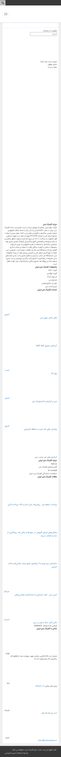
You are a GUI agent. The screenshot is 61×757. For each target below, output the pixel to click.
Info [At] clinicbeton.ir (47, 740)
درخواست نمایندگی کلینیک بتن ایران (43, 473)
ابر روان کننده (52, 276)
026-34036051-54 (49, 713)
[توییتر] (33, 143)
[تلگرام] (30, 221)
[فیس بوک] (33, 167)
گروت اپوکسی (52, 273)
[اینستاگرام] (33, 119)
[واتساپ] (33, 94)
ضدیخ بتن (53, 280)
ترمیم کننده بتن (51, 286)
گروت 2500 (52, 270)
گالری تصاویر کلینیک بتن (48, 467)
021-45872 (40, 686)
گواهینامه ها (52, 470)
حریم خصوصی (10, 753)
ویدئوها (54, 463)
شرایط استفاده (22, 753)
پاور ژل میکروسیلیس (49, 283)
